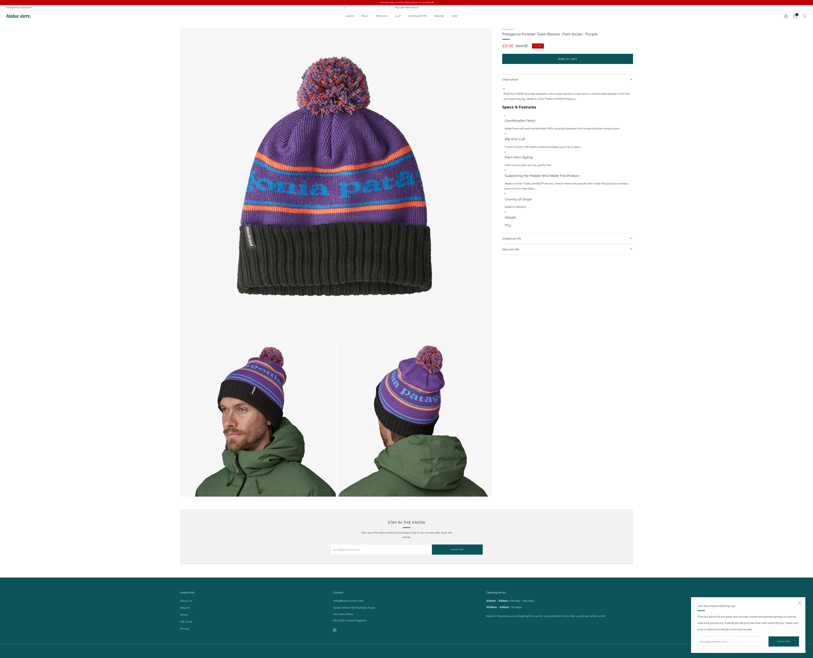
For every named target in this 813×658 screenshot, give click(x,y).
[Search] (804, 16)
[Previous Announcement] (345, 7)
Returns (185, 607)
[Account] (786, 16)
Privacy (184, 628)
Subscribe (783, 641)
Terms (184, 614)
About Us (186, 600)
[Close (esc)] (799, 603)
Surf (398, 15)
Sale (455, 15)
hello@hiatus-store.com (19, 7)
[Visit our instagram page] (335, 630)
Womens (382, 15)
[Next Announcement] (467, 7)
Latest (350, 15)
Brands (439, 15)
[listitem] (406, 7)
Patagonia (508, 29)
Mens (364, 15)
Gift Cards (186, 621)
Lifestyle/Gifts (417, 15)
